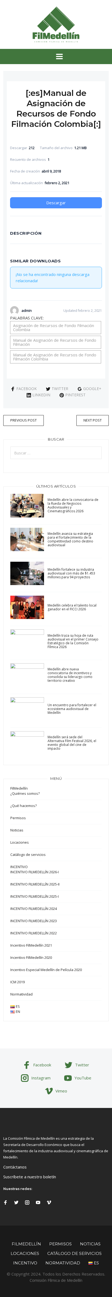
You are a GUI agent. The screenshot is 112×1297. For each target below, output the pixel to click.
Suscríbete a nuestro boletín (29, 1176)
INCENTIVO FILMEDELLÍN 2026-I (34, 871)
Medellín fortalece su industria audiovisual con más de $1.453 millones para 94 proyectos (71, 573)
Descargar (56, 202)
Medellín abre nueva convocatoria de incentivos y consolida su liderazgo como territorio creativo (70, 675)
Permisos (18, 817)
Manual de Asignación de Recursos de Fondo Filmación (54, 342)
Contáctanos (15, 1167)
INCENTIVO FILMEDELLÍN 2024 (33, 908)
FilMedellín (19, 788)
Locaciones (19, 842)
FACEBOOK (26, 388)
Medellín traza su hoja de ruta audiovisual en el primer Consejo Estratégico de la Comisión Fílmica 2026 (73, 641)
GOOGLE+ (92, 388)
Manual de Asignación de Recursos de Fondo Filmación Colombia (54, 357)
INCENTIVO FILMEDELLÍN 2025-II (35, 884)
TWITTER (60, 388)
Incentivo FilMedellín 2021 (31, 945)
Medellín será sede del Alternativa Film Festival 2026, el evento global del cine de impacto (72, 743)
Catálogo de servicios (28, 854)
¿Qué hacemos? (23, 805)
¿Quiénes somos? (25, 793)
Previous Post (23, 420)
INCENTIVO (19, 866)
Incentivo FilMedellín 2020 (31, 957)
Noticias (16, 830)
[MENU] (56, 56)
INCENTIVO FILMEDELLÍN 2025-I (34, 896)
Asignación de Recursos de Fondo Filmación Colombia (53, 327)
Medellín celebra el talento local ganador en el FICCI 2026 (72, 607)
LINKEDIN (41, 394)
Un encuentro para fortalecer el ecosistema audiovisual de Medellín (72, 709)
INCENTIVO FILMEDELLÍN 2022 (33, 933)
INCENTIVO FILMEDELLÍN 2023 (33, 920)
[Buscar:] (55, 453)
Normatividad (21, 994)
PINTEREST (75, 394)
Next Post (92, 420)
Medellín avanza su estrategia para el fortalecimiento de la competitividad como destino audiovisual (70, 539)
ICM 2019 (17, 981)
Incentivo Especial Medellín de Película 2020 (46, 969)
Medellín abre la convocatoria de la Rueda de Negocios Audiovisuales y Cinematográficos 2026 (73, 505)
